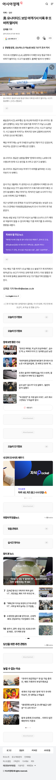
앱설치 (21, 750)
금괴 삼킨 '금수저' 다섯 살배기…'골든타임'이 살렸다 (34, 386)
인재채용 (27, 757)
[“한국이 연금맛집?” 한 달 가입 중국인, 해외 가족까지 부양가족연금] (11, 685)
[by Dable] (48, 645)
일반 (10, 13)
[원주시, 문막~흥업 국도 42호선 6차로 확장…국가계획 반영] (46, 635)
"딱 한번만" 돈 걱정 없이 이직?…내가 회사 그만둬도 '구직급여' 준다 (35, 398)
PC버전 (34, 750)
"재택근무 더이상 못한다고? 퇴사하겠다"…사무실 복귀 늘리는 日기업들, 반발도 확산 (21, 606)
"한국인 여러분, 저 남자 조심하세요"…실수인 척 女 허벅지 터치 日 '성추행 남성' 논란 (35, 350)
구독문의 (16, 761)
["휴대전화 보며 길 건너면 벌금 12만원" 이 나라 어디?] (11, 711)
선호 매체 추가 (12, 39)
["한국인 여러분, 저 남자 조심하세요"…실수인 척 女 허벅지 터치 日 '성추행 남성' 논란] (10, 354)
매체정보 (30, 765)
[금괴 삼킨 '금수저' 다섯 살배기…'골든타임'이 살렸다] (10, 391)
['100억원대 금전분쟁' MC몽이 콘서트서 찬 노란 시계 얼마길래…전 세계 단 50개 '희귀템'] (10, 366)
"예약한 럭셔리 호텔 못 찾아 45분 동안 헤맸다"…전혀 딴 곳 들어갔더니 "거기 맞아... (28, 240)
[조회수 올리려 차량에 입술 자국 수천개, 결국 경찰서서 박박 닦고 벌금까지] (10, 379)
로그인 (9, 750)
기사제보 (25, 761)
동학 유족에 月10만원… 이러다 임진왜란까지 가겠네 (36, 719)
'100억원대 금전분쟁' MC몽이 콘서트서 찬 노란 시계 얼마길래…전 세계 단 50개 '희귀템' (36, 362)
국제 (5, 13)
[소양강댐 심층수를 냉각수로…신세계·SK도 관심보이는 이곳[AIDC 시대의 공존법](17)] (46, 622)
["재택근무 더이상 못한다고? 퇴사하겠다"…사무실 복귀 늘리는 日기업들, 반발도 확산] (46, 609)
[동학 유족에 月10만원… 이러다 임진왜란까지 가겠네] (11, 724)
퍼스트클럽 (7, 761)
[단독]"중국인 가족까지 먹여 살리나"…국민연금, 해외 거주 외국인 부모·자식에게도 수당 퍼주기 (21, 593)
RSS (32, 761)
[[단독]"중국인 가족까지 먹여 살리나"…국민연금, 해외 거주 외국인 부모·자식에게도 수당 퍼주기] (46, 597)
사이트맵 (47, 750)
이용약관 (21, 765)
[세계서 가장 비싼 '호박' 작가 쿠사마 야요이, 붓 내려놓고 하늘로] (11, 698)
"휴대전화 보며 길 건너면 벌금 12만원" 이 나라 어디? (36, 706)
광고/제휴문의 (17, 757)
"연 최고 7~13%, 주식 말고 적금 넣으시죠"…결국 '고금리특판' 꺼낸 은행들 (28, 250)
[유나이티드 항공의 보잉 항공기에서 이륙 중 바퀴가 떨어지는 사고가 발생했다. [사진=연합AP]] (28, 79)
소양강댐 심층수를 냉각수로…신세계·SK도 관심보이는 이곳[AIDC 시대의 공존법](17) (21, 619)
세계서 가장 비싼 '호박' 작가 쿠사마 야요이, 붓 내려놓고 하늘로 (36, 693)
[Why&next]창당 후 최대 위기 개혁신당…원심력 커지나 (25, 245)
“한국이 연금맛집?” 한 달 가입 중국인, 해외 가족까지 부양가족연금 (36, 680)
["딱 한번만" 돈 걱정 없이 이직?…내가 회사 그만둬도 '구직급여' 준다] (10, 403)
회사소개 (6, 757)
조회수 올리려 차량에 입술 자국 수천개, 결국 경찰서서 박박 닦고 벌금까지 (35, 374)
